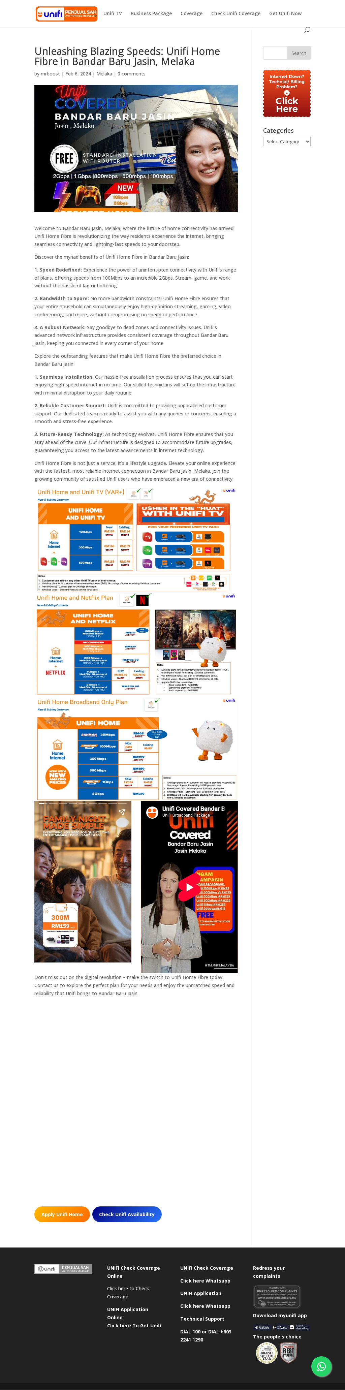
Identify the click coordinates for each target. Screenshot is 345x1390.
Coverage (191, 14)
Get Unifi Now (285, 14)
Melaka (104, 73)
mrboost (50, 73)
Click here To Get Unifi (134, 1325)
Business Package (151, 14)
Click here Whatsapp (205, 1280)
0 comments (132, 73)
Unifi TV (112, 14)
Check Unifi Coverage (235, 14)
